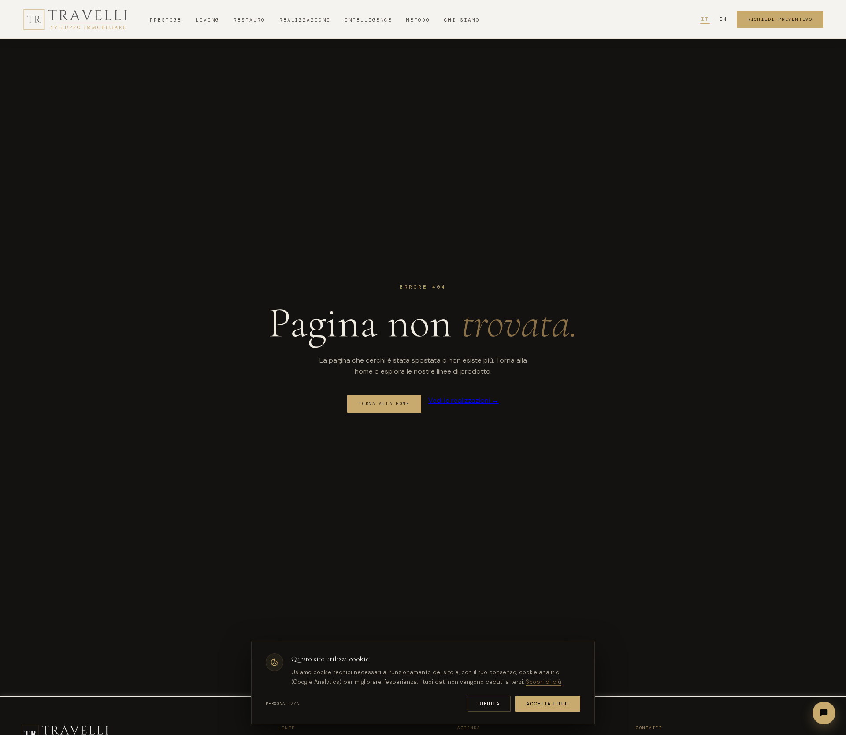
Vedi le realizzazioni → (463, 400)
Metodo (418, 20)
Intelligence (368, 20)
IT (705, 19)
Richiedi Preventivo (780, 19)
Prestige (166, 20)
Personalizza (282, 703)
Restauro (249, 20)
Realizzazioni (305, 20)
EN (723, 19)
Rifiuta (489, 704)
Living (207, 20)
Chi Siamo (462, 20)
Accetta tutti (547, 704)
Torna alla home (384, 403)
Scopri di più (543, 682)
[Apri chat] (824, 713)
